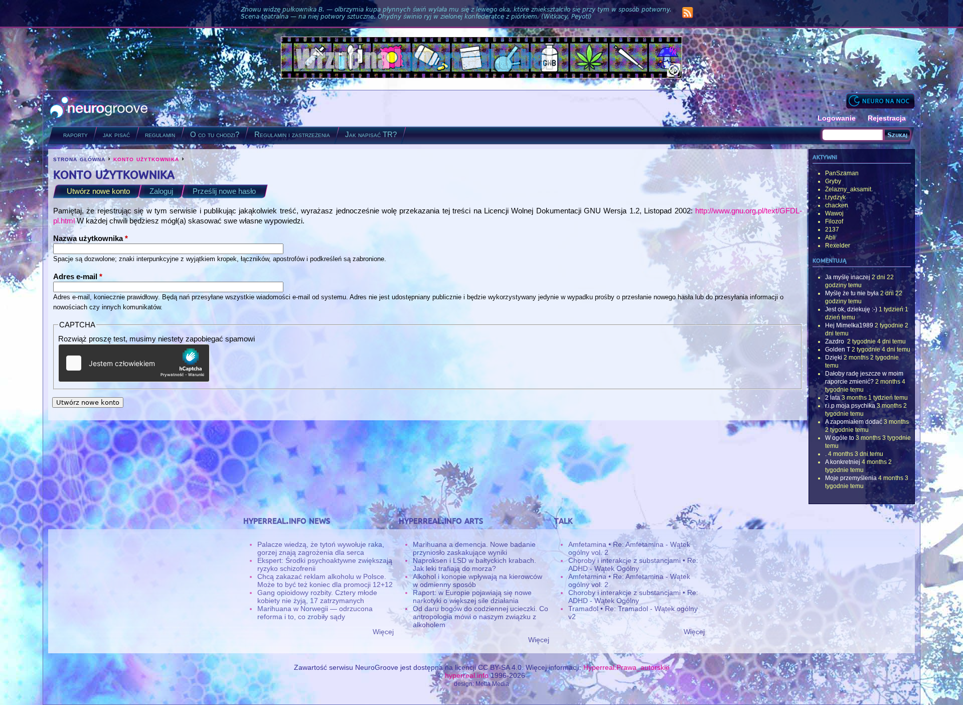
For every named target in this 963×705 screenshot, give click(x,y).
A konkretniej (842, 461)
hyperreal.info (467, 675)
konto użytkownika (146, 159)
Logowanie (837, 118)
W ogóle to (839, 437)
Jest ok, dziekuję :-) (851, 309)
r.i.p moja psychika (850, 405)
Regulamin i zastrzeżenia (292, 134)
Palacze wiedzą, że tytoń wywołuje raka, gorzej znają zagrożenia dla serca (320, 548)
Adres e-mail (77, 276)
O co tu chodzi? (214, 134)
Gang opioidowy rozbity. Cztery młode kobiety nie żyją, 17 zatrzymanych (317, 597)
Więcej (383, 632)
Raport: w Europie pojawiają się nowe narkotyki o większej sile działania (472, 597)
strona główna (79, 159)
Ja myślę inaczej (847, 277)
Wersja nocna (880, 100)
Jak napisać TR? (371, 134)
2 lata (832, 397)
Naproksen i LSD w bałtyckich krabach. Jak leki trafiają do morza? (474, 564)
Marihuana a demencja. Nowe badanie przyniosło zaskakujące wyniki (474, 548)
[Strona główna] (99, 108)
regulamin (160, 134)
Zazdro (835, 341)
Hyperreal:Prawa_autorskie (626, 667)
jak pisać (116, 134)
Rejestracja (887, 118)
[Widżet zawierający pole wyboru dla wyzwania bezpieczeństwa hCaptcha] (134, 363)
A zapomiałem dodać (853, 421)
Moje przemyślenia (851, 478)
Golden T (837, 349)
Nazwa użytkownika (90, 238)
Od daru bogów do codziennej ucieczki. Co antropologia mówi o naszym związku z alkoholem (480, 617)
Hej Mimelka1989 (849, 325)
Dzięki (833, 357)
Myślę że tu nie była (852, 293)
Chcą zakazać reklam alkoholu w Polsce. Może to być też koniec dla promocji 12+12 (325, 580)
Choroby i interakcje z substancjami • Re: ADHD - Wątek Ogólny (633, 564)
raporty (75, 134)
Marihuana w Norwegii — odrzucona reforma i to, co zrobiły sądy (315, 613)
